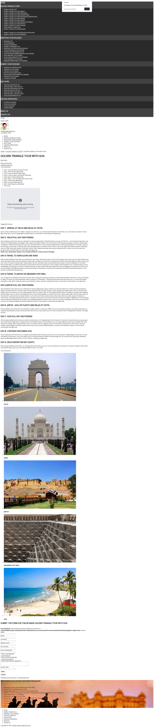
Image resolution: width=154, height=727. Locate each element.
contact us (5, 114)
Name (2, 632)
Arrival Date (5, 643)
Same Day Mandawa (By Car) (12, 95)
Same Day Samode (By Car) (12, 85)
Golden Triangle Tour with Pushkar (14, 18)
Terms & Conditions (10, 715)
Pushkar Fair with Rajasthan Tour (14, 52)
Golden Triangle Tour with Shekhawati (15, 13)
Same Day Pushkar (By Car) (12, 90)
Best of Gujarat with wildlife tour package (16, 74)
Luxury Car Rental (9, 106)
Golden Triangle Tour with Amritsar (14, 23)
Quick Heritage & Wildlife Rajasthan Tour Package (19, 53)
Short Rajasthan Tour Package (13, 55)
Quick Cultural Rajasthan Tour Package (15, 57)
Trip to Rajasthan (9, 43)
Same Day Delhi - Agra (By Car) (13, 92)
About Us (6, 721)
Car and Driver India (9, 99)
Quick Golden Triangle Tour (12, 27)
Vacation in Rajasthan (10, 44)
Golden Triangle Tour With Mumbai (14, 29)
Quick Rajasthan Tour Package (13, 59)
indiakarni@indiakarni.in (8, 131)
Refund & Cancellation (10, 719)
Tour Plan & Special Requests (11, 661)
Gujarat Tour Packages (10, 64)
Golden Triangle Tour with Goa (13, 31)
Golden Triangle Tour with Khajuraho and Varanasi (19, 32)
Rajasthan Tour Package (11, 713)
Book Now (4, 160)
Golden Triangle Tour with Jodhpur (14, 20)
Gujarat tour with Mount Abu (12, 67)
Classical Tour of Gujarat (11, 69)
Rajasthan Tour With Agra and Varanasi (16, 48)
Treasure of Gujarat (10, 78)
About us (4, 111)
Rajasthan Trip (8, 41)
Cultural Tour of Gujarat (11, 71)
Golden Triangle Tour (10, 9)
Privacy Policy (8, 717)
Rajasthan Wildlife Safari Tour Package (15, 60)
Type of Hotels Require (9, 657)
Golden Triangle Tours (10, 6)
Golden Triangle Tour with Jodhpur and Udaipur (18, 22)
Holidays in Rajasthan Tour (12, 46)
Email (2, 636)
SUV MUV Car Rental (10, 102)
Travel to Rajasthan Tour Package (14, 50)
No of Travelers (6, 650)
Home (3, 3)
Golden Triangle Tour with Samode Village (16, 15)
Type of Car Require (7, 654)
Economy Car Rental (10, 104)
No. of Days (4, 647)
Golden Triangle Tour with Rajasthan (15, 34)
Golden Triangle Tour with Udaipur (14, 11)
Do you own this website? (70, 9)
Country (4, 639)
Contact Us (7, 722)
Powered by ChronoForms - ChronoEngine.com (15, 678)
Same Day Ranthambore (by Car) (13, 88)
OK (87, 9)
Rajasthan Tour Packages (11, 38)
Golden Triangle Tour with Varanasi (14, 25)
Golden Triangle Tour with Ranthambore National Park (20, 16)
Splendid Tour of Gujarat (11, 76)
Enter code (5, 667)
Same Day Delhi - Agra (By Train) (14, 93)
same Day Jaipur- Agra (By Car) (13, 86)
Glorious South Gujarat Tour (12, 72)
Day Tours (5, 81)
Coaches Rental (8, 107)
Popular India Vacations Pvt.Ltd (21, 725)
